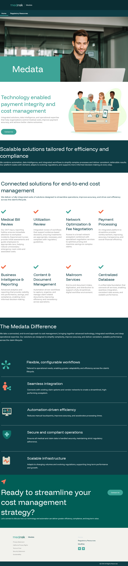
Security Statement (19, 551)
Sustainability (17, 554)
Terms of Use (17, 548)
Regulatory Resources (19, 13)
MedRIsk (81, 544)
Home (80, 537)
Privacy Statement (18, 542)
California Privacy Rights (20, 545)
